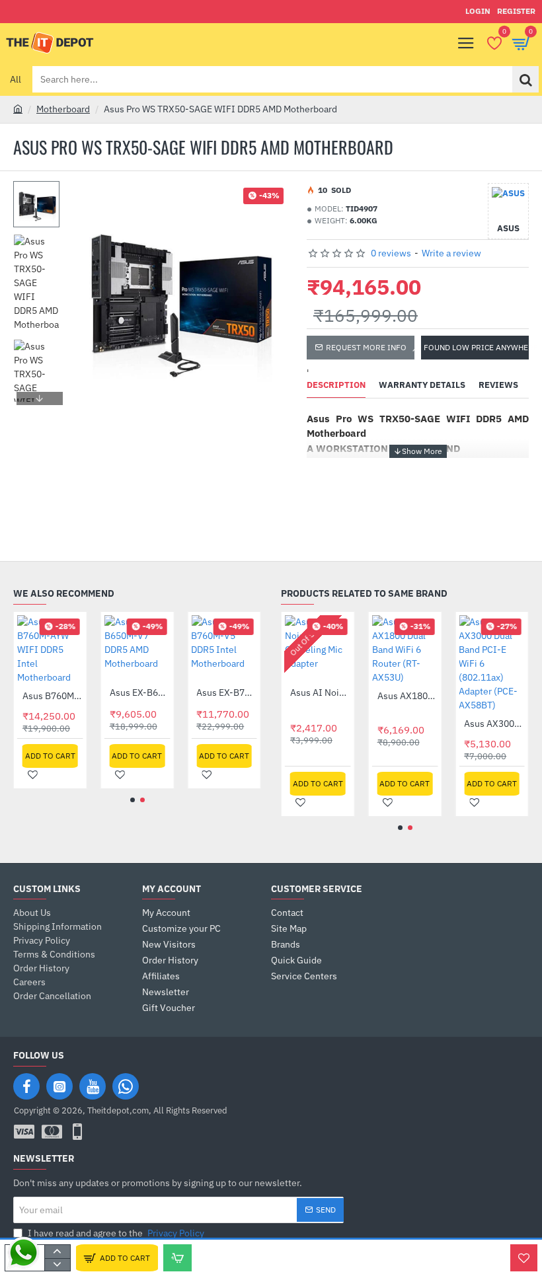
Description (336, 385)
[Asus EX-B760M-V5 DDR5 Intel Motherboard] (224, 648)
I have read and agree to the (115, 1233)
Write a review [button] (451, 253)
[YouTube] (92, 1086)
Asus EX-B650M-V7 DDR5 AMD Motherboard (140, 692)
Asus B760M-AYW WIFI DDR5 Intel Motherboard (52, 696)
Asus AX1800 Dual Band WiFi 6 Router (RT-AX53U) (407, 696)
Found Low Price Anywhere (476, 347)
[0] (494, 43)
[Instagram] (59, 1086)
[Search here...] (525, 79)
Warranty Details (422, 385)
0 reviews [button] (391, 253)
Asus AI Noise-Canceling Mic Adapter (320, 692)
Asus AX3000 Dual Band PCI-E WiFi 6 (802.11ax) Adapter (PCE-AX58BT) (494, 724)
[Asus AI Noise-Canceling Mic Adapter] (318, 648)
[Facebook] (26, 1086)
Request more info (366, 347)
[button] (40, 191)
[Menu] (466, 43)
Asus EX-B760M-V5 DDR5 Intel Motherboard (226, 692)
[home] (17, 108)
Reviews (498, 385)
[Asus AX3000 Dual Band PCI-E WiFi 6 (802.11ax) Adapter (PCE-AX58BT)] (492, 663)
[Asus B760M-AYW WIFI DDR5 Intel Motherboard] (50, 650)
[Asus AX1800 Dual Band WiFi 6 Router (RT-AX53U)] (405, 650)
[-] (57, 1264)
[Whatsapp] (125, 1086)
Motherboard (63, 109)
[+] (57, 1251)
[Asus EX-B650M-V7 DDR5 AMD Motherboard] (137, 648)
